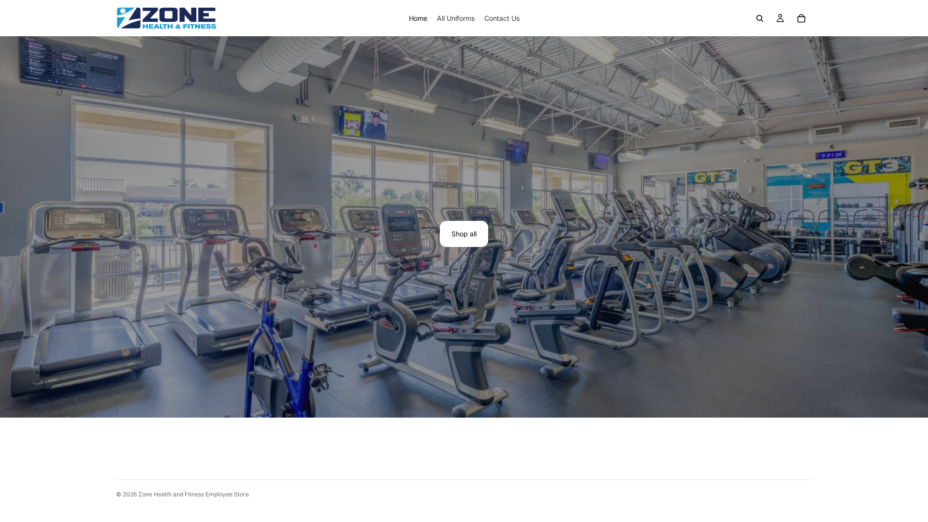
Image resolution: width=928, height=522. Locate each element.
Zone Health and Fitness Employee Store (193, 494)
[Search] (759, 18)
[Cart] (801, 18)
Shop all (464, 234)
